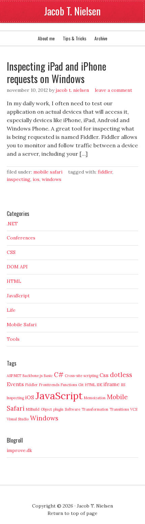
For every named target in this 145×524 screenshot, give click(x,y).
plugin (58, 409)
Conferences (21, 238)
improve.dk (19, 450)
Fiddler (105, 172)
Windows (51, 179)
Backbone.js (32, 375)
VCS (133, 409)
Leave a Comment (113, 90)
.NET (12, 224)
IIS (123, 384)
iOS (36, 179)
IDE (99, 384)
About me (46, 38)
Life (11, 310)
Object (46, 409)
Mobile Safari (47, 172)
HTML (14, 281)
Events (15, 384)
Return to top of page (72, 513)
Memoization (95, 398)
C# (58, 375)
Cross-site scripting (81, 375)
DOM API (17, 267)
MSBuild (32, 409)
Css (104, 375)
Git (81, 384)
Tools (13, 339)
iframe (112, 384)
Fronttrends (49, 384)
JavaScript (18, 296)
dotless (121, 375)
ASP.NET (14, 375)
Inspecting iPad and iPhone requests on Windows (56, 72)
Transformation (95, 409)
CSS (11, 252)
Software (72, 409)
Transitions (119, 409)
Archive (100, 38)
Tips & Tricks (74, 38)
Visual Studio (18, 419)
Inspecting (18, 179)
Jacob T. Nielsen (72, 10)
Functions (69, 384)
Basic (48, 375)
